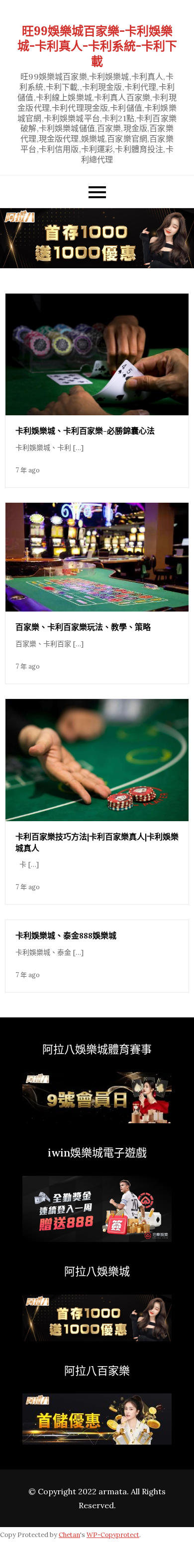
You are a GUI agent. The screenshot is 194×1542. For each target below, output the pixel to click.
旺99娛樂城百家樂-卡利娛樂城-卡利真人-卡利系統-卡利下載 (97, 46)
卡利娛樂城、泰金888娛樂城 (65, 935)
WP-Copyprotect (113, 1535)
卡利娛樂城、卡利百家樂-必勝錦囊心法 (85, 431)
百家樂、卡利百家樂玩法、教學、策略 (83, 627)
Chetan (69, 1535)
